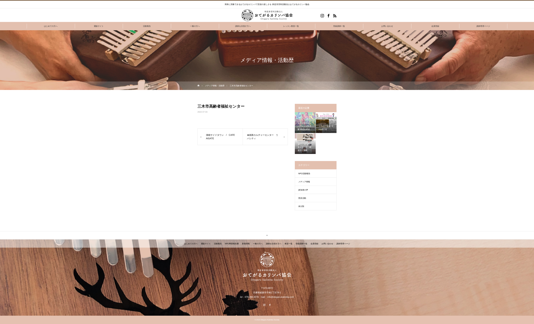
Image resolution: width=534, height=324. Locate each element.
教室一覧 (288, 244)
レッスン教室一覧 (291, 26)
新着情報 (246, 244)
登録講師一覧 (339, 26)
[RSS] (335, 15)
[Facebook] (328, 15)
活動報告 (147, 26)
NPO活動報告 (304, 173)
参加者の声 (303, 190)
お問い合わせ (387, 26)
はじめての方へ (51, 26)
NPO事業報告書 (232, 244)
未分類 (301, 206)
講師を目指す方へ (243, 26)
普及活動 (302, 198)
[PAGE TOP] (267, 235)
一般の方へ (195, 26)
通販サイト (99, 26)
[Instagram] (322, 15)
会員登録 (435, 26)
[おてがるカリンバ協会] (267, 15)
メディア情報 (304, 182)
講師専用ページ (483, 26)
